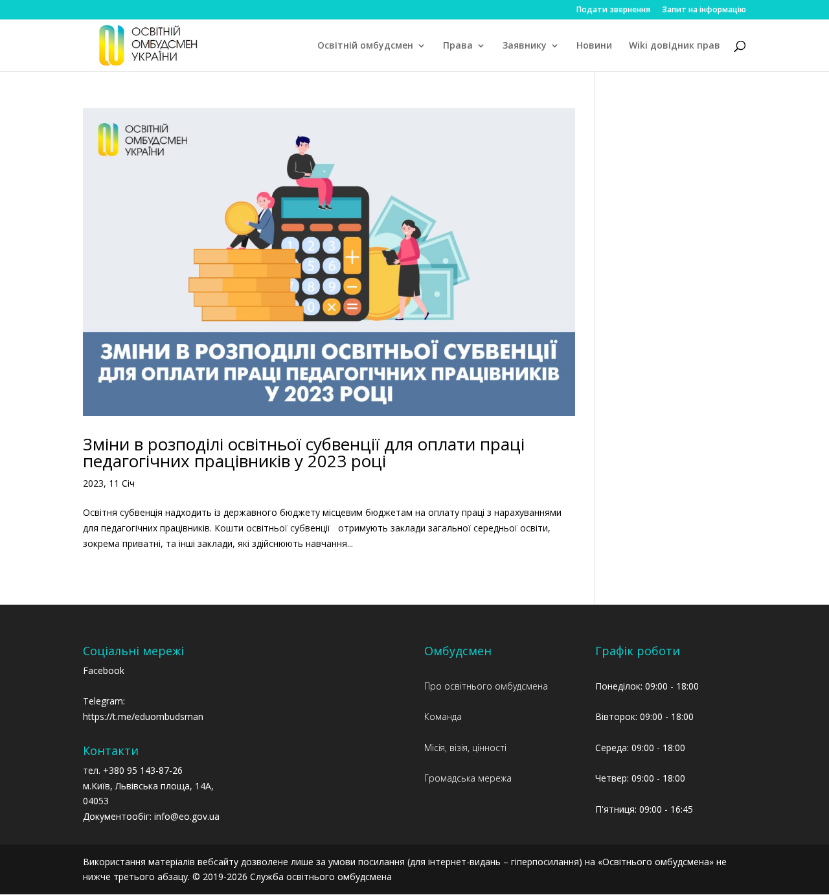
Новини (594, 46)
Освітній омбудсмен (365, 46)
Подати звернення (613, 10)
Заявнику (525, 46)
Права (458, 46)
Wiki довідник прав (674, 46)
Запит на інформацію (704, 10)
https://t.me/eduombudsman (143, 716)
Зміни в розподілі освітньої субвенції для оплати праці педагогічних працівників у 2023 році (304, 452)
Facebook (103, 670)
